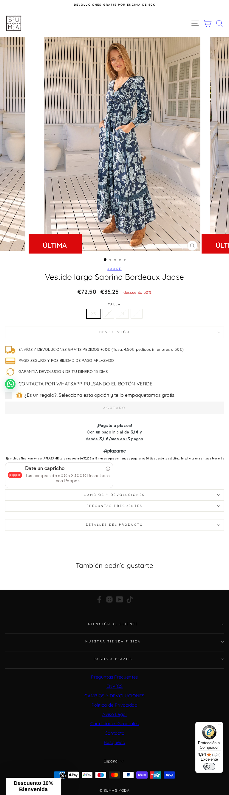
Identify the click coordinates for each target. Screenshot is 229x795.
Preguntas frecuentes (114, 506)
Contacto (115, 733)
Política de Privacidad (114, 705)
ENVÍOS (114, 686)
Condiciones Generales (114, 723)
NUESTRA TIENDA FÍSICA (113, 641)
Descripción (114, 332)
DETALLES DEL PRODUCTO (114, 525)
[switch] (209, 766)
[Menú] (219, 725)
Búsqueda (115, 742)
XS (93, 313)
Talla (114, 304)
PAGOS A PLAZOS (113, 659)
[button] (33, 786)
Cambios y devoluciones (114, 495)
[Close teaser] (63, 776)
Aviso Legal (114, 714)
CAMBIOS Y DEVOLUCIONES (114, 695)
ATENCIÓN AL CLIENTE (113, 624)
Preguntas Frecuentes (114, 677)
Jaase (114, 269)
